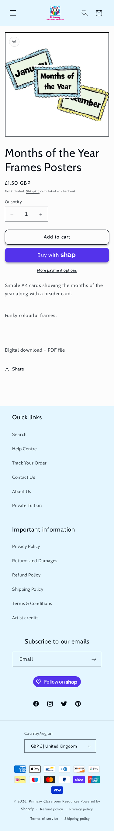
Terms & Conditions (32, 603)
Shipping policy (77, 818)
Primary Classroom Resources (54, 801)
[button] (13, 13)
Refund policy (51, 809)
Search (19, 434)
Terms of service (44, 818)
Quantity (13, 201)
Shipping (33, 191)
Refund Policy (26, 575)
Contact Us (23, 477)
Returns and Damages (34, 560)
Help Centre (24, 448)
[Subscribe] (94, 659)
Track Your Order (29, 463)
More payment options (57, 270)
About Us (21, 491)
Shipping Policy (27, 589)
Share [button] (18, 369)
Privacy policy (81, 809)
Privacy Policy (26, 546)
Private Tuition (27, 505)
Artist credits (25, 617)
